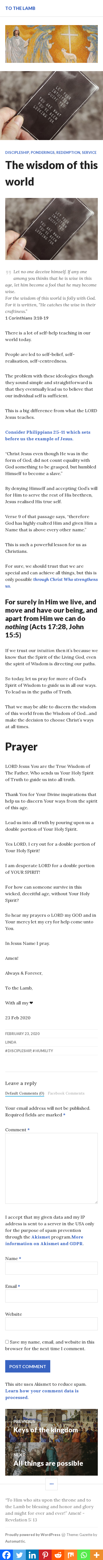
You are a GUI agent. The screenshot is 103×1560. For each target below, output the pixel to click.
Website (13, 1314)
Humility (44, 1051)
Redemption (68, 152)
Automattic (15, 1541)
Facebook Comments (66, 1093)
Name (13, 1258)
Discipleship (17, 152)
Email (12, 1286)
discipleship (19, 1051)
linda (10, 1042)
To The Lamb (20, 8)
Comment (17, 1129)
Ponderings (43, 152)
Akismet (40, 1237)
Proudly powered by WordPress (32, 1534)
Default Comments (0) (24, 1093)
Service (89, 152)
